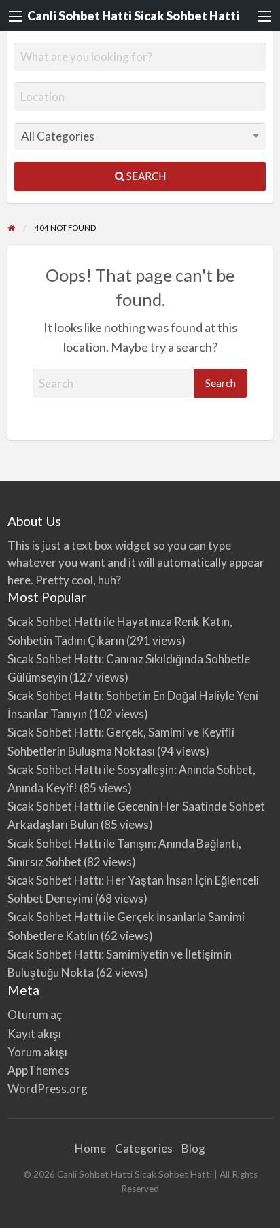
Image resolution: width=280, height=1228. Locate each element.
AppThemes (38, 1070)
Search (145, 176)
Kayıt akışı (34, 1033)
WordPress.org (47, 1088)
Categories (144, 1148)
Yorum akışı (37, 1052)
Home (90, 1148)
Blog (193, 1148)
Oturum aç (34, 1014)
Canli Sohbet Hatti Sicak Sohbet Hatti (133, 15)
